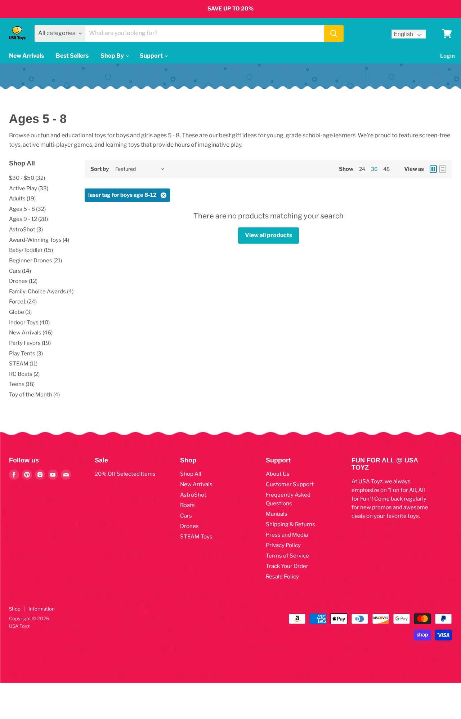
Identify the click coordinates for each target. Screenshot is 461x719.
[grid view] (433, 169)
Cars (186, 515)
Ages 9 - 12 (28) (28, 219)
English (403, 34)
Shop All (190, 474)
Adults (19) (22, 198)
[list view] (442, 169)
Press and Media (287, 535)
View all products (268, 235)
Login (447, 56)
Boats (187, 505)
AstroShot (193, 495)
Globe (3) (20, 312)
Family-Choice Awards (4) (41, 291)
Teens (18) (22, 384)
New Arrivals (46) (31, 332)
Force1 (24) (23, 301)
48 (386, 169)
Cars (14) (20, 271)
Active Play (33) (28, 188)
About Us (278, 474)
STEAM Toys (196, 536)
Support (152, 55)
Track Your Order (287, 566)
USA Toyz (19, 626)
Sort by (99, 169)
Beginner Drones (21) (35, 260)
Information (41, 609)
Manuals (276, 514)
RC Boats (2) (24, 374)
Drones (189, 526)
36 (374, 169)
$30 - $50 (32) (27, 178)
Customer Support (290, 484)
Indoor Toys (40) (29, 322)
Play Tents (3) (26, 353)
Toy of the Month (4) (34, 394)
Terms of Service (287, 555)
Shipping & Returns (290, 524)
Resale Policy (282, 576)
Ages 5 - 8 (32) (27, 209)
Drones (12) (23, 281)
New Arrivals (26, 55)
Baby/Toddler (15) (31, 250)
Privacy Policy (283, 545)
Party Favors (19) (30, 343)
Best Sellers (72, 55)
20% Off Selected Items (125, 474)
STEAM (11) (23, 363)
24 (362, 169)
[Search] (334, 33)
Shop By (112, 55)
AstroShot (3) (26, 229)
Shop (15, 609)
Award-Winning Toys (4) (39, 240)
